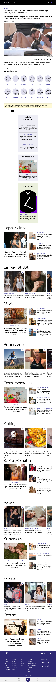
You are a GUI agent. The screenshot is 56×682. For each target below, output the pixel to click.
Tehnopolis (14, 665)
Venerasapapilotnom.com (31, 19)
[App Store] (46, 666)
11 (34, 318)
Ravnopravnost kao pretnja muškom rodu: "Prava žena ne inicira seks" (28, 218)
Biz (5, 663)
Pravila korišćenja (32, 663)
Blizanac (24, 84)
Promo (15, 637)
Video (22, 659)
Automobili (14, 667)
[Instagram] (47, 653)
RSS (28, 669)
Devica (48, 84)
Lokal (13, 669)
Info (6, 659)
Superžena (14, 661)
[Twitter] (44, 653)
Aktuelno (6, 8)
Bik (16, 84)
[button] (51, 281)
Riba (48, 97)
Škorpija (16, 97)
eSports (14, 663)
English (22, 663)
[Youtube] (50, 653)
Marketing (30, 659)
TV (21, 661)
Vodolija (40, 97)
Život (6, 665)
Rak (32, 84)
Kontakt (29, 671)
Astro (5, 528)
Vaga (7, 97)
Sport (6, 661)
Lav (40, 84)
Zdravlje (7, 667)
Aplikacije (30, 667)
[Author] (28, 201)
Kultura (14, 659)
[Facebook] (42, 653)
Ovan (7, 84)
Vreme (22, 665)
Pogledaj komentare (45, 111)
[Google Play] (46, 662)
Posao (5, 604)
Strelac (23, 97)
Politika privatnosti (32, 665)
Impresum (30, 661)
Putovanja (7, 669)
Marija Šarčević (25, 214)
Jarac (32, 97)
